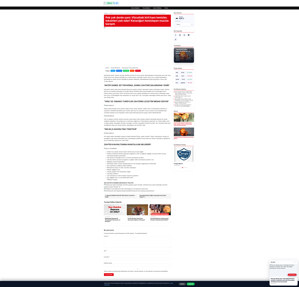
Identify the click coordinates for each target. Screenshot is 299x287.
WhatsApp (126, 70)
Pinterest (138, 70)
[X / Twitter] (180, 35)
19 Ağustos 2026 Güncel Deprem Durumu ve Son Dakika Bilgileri (183, 105)
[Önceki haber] (188, 50)
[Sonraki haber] (191, 50)
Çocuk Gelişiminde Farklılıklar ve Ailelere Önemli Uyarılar (182, 102)
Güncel (111, 13)
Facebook (119, 70)
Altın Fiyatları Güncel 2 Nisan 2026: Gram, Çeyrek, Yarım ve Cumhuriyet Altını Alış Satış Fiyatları (183, 93)
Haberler (106, 13)
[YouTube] (188, 35)
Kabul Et (190, 284)
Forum (166, 8)
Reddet (182, 284)
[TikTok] (175, 39)
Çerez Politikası (157, 8)
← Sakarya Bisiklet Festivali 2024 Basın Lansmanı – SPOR (120, 196)
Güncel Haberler (135, 8)
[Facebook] (175, 35)
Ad (105, 251)
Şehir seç (178, 21)
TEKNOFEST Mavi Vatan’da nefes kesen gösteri (183, 96)
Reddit (132, 70)
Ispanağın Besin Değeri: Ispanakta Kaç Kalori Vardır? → (153, 196)
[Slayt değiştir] (181, 167)
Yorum (106, 236)
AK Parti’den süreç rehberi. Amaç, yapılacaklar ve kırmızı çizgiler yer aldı (184, 99)
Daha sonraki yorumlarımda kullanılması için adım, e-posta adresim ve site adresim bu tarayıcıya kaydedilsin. (136, 271)
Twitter (112, 70)
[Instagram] (184, 35)
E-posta (107, 257)
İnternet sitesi (108, 263)
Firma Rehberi (146, 8)
